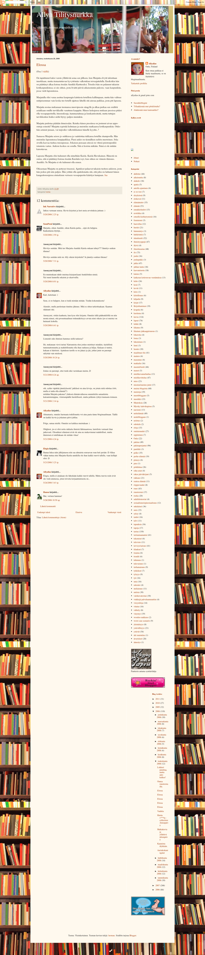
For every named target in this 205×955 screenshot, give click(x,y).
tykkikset (137, 570)
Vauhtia (160, 811)
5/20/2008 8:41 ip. (51, 325)
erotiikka (137, 213)
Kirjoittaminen (140, 306)
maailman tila (139, 352)
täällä (45, 71)
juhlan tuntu (139, 266)
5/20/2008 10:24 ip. (51, 357)
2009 (157, 707)
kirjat (136, 302)
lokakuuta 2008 (161, 729)
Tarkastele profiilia (139, 83)
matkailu (137, 363)
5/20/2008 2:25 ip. (51, 214)
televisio (137, 542)
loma (136, 338)
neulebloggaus (140, 417)
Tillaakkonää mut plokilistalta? (147, 106)
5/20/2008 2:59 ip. (51, 234)
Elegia (46, 448)
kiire (136, 291)
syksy (136, 513)
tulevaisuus (138, 563)
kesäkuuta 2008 (161, 755)
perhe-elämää (139, 456)
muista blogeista (140, 388)
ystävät (137, 631)
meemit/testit (139, 366)
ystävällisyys (139, 627)
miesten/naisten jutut (142, 384)
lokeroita (137, 334)
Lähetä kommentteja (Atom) (54, 517)
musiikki (137, 399)
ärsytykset (138, 638)
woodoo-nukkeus (141, 617)
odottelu (137, 424)
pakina (136, 442)
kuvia (136, 316)
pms (135, 463)
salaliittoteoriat (140, 499)
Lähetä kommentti (48, 506)
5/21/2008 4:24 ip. (51, 439)
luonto (136, 349)
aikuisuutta (138, 177)
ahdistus (137, 173)
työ (135, 577)
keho (136, 281)
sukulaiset (138, 506)
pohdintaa (138, 467)
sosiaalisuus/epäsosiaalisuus (145, 502)
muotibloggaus (140, 395)
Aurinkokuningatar (162, 851)
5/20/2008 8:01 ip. (51, 281)
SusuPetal (47, 223)
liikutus (137, 327)
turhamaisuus (139, 567)
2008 (157, 711)
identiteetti (138, 238)
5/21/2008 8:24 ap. (51, 374)
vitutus (136, 606)
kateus (136, 273)
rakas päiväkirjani (141, 474)
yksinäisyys (138, 624)
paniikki (137, 449)
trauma (137, 552)
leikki (136, 323)
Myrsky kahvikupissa (143, 406)
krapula (137, 309)
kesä (135, 284)
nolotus (137, 420)
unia (135, 581)
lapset (136, 320)
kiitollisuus (138, 295)
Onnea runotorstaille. (162, 784)
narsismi (137, 409)
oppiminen (138, 434)
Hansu (46, 492)
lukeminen (138, 341)
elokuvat (137, 198)
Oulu (136, 438)
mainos (137, 356)
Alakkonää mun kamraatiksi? (146, 109)
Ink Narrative (49, 206)
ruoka (136, 495)
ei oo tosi (138, 191)
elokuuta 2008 (161, 742)
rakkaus (137, 477)
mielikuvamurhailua (142, 374)
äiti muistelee (139, 635)
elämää (137, 206)
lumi (136, 345)
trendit (136, 556)
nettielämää (138, 413)
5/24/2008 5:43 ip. (51, 482)
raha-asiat (138, 470)
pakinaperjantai (140, 445)
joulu (136, 256)
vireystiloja (138, 602)
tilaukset (137, 549)
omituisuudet (139, 431)
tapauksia (138, 524)
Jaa (105, 175)
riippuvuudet (139, 484)
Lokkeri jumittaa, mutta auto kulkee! (162, 772)
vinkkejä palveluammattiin (145, 599)
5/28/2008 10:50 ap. (51, 500)
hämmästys (138, 231)
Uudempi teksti (43, 512)
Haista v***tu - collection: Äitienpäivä (162, 820)
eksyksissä (138, 195)
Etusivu (79, 512)
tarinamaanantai (140, 534)
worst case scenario (142, 620)
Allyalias (47, 290)
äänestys (137, 642)
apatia (136, 184)
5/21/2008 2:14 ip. (51, 401)
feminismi (138, 220)
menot (136, 370)
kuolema (137, 313)
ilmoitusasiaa (139, 249)
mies (136, 381)
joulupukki (138, 259)
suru (135, 510)
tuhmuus (137, 560)
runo (136, 488)
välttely (137, 610)
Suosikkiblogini (140, 102)
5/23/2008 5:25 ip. (51, 462)
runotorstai (138, 492)
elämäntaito (138, 202)
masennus (138, 359)
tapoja (136, 527)
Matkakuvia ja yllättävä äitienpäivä (162, 834)
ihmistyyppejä (140, 241)
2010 (157, 702)
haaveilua (138, 223)
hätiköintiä (138, 234)
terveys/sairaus (140, 545)
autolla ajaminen (141, 188)
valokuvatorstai (140, 595)
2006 (157, 889)
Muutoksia (138, 402)
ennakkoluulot (140, 209)
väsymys (137, 613)
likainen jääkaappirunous (144, 331)
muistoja (137, 391)
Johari (136, 157)
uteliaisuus (138, 588)
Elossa (41, 64)
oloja (136, 427)
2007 (157, 885)
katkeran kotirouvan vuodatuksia (147, 277)
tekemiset (138, 538)
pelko (136, 452)
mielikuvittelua (140, 377)
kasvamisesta (139, 270)
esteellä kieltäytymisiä (143, 216)
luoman (111, 935)
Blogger (133, 935)
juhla (136, 263)
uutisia (136, 592)
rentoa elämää (139, 481)
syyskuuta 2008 (161, 736)
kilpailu (137, 299)
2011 (157, 698)
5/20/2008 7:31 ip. (51, 261)
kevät (136, 288)
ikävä (136, 245)
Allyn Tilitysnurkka (64, 14)
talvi (135, 520)
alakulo (137, 180)
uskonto (137, 585)
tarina (48, 192)
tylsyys (137, 574)
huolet (136, 227)
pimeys (137, 459)
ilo (135, 252)
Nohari (137, 161)
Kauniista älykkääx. (162, 845)
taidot (136, 517)
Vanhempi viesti (114, 512)
